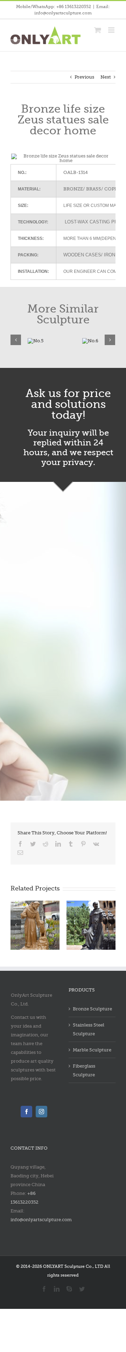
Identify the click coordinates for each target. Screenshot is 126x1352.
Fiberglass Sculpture (84, 1070)
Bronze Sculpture (92, 1008)
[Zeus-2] (35, 339)
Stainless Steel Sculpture (88, 1029)
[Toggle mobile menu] (111, 30)
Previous (84, 77)
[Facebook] (26, 1111)
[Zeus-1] (90, 339)
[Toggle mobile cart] (97, 30)
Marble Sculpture (92, 1049)
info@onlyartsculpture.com (41, 1219)
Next (105, 77)
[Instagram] (41, 1111)
